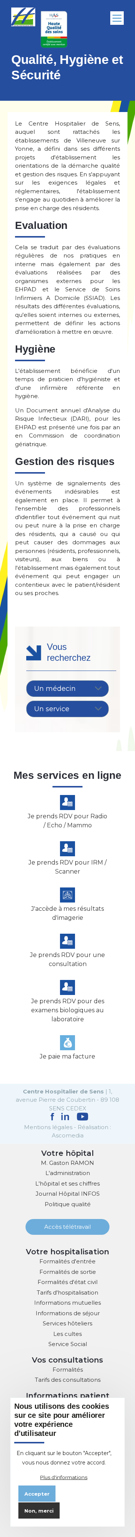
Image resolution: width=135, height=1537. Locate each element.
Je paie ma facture (67, 1056)
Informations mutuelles (67, 1302)
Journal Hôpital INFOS (68, 1193)
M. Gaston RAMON (67, 1162)
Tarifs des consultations (67, 1379)
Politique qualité (68, 1204)
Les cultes (67, 1333)
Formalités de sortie (67, 1271)
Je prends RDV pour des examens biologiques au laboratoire (67, 1010)
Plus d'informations (63, 1477)
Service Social (67, 1344)
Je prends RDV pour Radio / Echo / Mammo (67, 821)
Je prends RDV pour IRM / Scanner (67, 867)
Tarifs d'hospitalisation (67, 1292)
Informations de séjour (68, 1313)
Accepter (37, 1494)
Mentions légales (48, 1127)
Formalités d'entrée (67, 1261)
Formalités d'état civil (68, 1282)
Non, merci (39, 1511)
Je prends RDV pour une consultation (67, 959)
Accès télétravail (67, 1226)
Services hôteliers (67, 1323)
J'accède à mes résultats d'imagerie (67, 913)
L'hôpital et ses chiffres (67, 1183)
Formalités (67, 1369)
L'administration (67, 1173)
